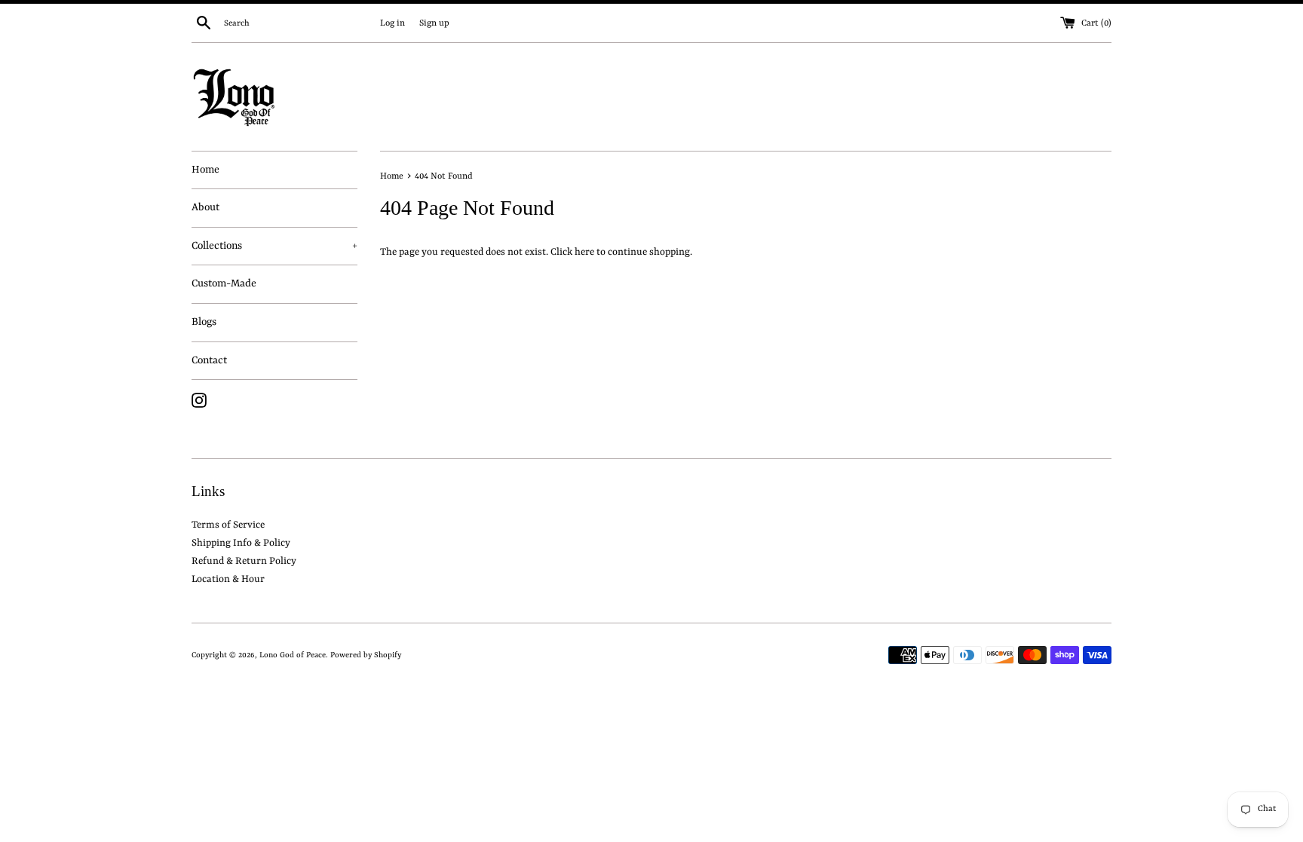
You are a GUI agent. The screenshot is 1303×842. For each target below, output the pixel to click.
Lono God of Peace (292, 655)
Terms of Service (228, 525)
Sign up (434, 23)
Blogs (204, 322)
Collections (274, 246)
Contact (209, 360)
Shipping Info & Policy (241, 543)
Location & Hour (228, 579)
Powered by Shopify (365, 655)
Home (205, 170)
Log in (392, 23)
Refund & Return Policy (244, 561)
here (584, 252)
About (205, 207)
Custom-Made (224, 283)
